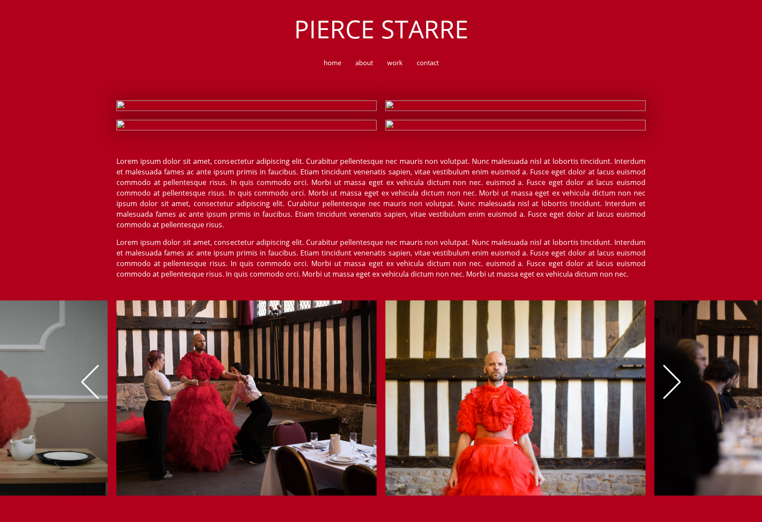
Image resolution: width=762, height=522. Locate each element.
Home (332, 62)
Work (395, 62)
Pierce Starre (381, 28)
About (364, 62)
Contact (428, 62)
